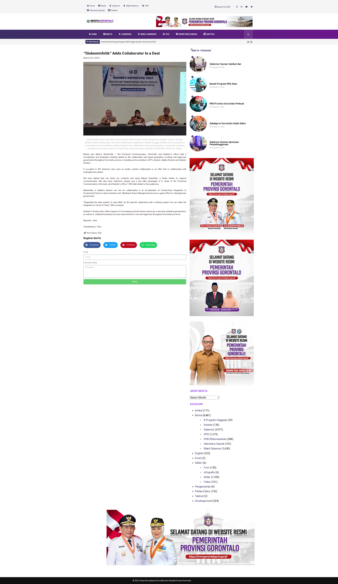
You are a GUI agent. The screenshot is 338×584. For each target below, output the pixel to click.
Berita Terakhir (201, 50)
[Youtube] (246, 7)
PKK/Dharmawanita (215, 439)
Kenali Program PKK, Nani (223, 83)
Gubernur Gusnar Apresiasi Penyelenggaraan (224, 143)
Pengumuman (203, 486)
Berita (212, 61)
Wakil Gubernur (212, 448)
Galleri (198, 462)
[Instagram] (241, 7)
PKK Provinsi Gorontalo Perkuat (227, 103)
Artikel (199, 410)
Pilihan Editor (202, 491)
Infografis (209, 472)
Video (207, 481)
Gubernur (209, 429)
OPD (206, 434)
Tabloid (199, 496)
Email (85, 252)
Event (198, 458)
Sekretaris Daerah (214, 443)
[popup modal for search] (248, 34)
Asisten (208, 424)
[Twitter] (252, 7)
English (199, 453)
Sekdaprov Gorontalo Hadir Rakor (228, 123)
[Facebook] (237, 7)
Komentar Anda (90, 262)
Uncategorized (203, 500)
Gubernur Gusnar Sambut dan (225, 64)
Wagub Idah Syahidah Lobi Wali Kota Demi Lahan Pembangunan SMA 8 (128, 42)
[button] (248, 42)
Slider (207, 477)
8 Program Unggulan (215, 420)
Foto (206, 467)
